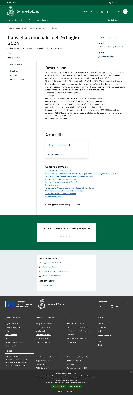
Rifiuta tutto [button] (75, 386)
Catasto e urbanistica (43, 338)
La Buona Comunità (53, 196)
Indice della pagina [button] (16, 64)
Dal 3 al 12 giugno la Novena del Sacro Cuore (63, 182)
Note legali (71, 364)
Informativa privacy (74, 360)
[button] (66, 391)
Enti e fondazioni (11, 334)
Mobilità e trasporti (43, 342)
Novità (17, 28)
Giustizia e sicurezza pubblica (77, 327)
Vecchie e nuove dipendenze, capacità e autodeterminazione (69, 176)
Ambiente (70, 334)
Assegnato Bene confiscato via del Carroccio (62, 179)
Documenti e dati (11, 346)
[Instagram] (101, 11)
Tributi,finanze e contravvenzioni (78, 331)
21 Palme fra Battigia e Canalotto (58, 170)
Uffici (7, 331)
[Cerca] (125, 11)
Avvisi (100, 331)
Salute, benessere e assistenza (78, 338)
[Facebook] (91, 11)
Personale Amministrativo (14, 342)
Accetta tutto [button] (58, 386)
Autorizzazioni (72, 342)
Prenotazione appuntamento (46, 357)
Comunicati (102, 327)
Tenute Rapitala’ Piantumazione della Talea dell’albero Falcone (69, 188)
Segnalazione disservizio (44, 360)
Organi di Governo (11, 323)
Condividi (101, 38)
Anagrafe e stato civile (44, 323)
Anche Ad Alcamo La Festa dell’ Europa (60, 193)
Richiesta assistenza (43, 368)
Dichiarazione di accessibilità (77, 368)
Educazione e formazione (75, 323)
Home (10, 28)
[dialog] (66, 382)
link (86, 382)
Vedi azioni (112, 38)
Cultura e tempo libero (44, 327)
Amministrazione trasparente (77, 357)
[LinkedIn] (107, 11)
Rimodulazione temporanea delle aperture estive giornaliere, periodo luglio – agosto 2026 (80, 173)
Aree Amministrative (12, 327)
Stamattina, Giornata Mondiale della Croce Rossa (64, 190)
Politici (7, 338)
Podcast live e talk (52, 185)
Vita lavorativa (41, 331)
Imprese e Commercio (43, 334)
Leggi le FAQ (40, 364)
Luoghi (100, 341)
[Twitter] (96, 11)
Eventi (100, 345)
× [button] (130, 372)
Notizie (24, 28)
